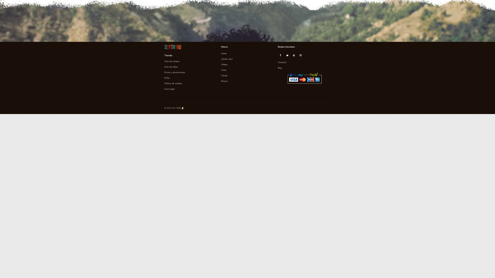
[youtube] (294, 55)
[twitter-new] (287, 55)
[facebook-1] (280, 55)
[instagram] (300, 55)
